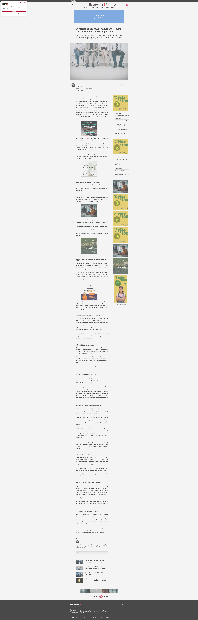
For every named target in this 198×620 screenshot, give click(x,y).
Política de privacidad (22, 2)
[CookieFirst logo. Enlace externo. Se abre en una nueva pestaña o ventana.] (5, 3)
